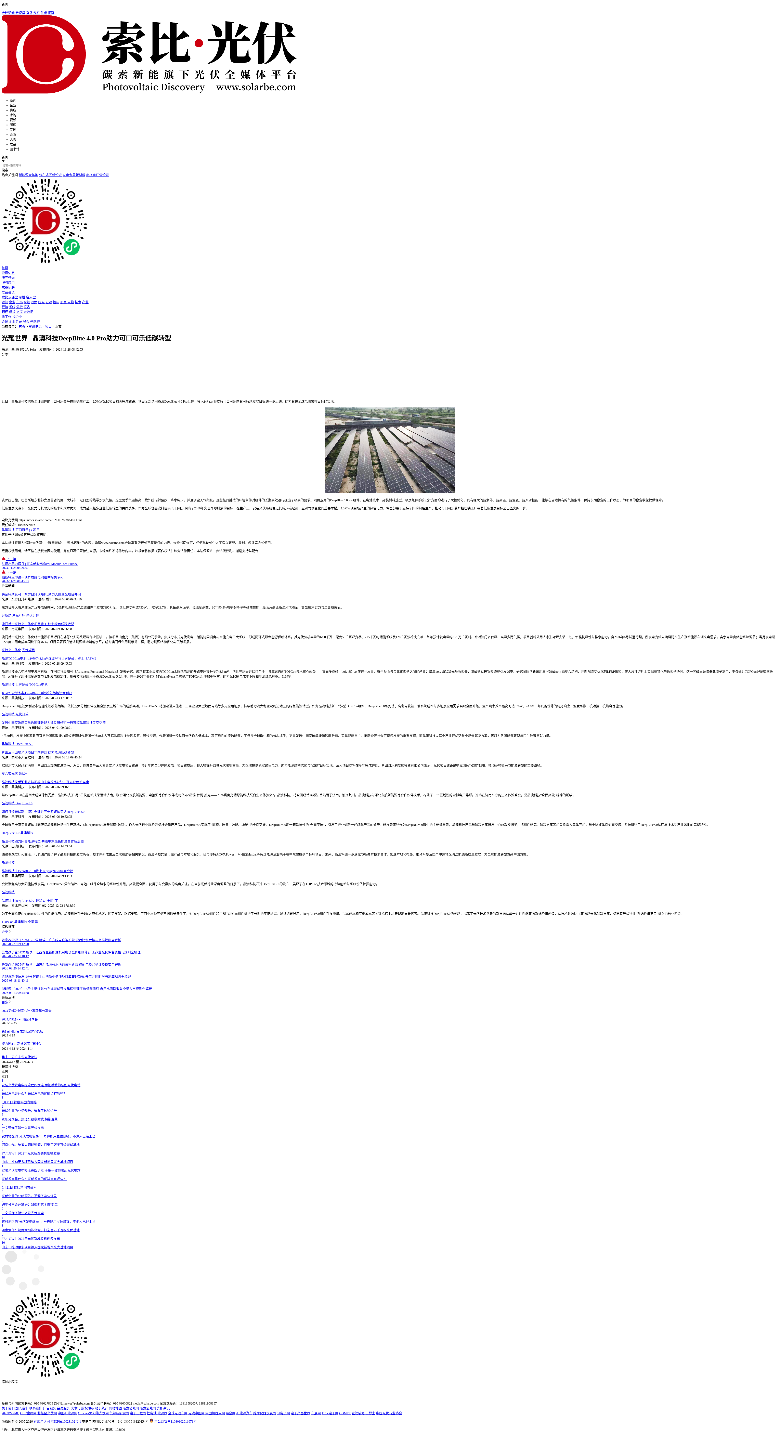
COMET (345, 1413)
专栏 (36, 13)
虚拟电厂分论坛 (97, 175)
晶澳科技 (8, 530)
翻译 (5, 312)
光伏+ (23, 773)
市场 (19, 302)
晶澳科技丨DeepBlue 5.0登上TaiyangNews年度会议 (37, 871)
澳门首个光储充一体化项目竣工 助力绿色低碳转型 (38, 624)
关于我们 (8, 1408)
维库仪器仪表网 (264, 1413)
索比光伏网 (42, 1421)
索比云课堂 (10, 297)
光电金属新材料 (74, 175)
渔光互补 (18, 615)
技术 (78, 302)
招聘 (51, 13)
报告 (27, 307)
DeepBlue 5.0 (24, 744)
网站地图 (115, 1408)
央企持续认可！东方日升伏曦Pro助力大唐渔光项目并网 (41, 594)
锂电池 (152, 1413)
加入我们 (21, 1408)
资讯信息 (35, 326)
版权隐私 (87, 1408)
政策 (34, 302)
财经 (27, 302)
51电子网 (283, 1413)
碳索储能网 (131, 1408)
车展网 (316, 1413)
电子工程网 (138, 1413)
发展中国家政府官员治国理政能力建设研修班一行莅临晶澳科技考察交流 (54, 723)
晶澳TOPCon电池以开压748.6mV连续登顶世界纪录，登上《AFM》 (50, 658)
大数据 (28, 312)
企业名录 (15, 321)
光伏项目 (28, 650)
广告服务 (49, 1408)
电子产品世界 (300, 1413)
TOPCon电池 (38, 684)
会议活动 (8, 13)
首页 (22, 326)
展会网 (230, 1413)
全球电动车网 (177, 1413)
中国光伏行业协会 (389, 1413)
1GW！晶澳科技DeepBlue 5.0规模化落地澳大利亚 (37, 693)
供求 (44, 13)
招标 (56, 302)
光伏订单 (21, 714)
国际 (41, 302)
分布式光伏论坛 (50, 175)
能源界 (162, 1413)
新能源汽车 (244, 1413)
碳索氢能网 (148, 1408)
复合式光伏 (10, 773)
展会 (26, 321)
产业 (85, 302)
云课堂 (20, 13)
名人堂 (31, 297)
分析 (19, 307)
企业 (12, 302)
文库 (19, 312)
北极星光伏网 (47, 1413)
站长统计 (101, 1408)
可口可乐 (21, 530)
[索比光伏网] (390, 54)
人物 (70, 302)
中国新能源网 (67, 1413)
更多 (5, 931)
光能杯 (35, 321)
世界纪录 (21, 684)
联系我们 (35, 1408)
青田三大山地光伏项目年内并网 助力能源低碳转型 (38, 752)
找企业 (17, 316)
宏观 (49, 302)
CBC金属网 (28, 1413)
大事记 (75, 1408)
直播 (29, 13)
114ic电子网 (330, 1413)
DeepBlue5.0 (23, 803)
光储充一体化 (11, 650)
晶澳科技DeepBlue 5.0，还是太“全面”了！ (31, 900)
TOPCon (7, 922)
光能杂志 (163, 1408)
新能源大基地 (28, 175)
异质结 (6, 615)
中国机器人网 (215, 1413)
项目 (63, 302)
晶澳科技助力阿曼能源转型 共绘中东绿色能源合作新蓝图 (43, 841)
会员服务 (63, 1408)
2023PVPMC (10, 1413)
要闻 (5, 302)
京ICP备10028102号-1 (66, 1421)
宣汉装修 (358, 1413)
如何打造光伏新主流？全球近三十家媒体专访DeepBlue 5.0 (43, 811)
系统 (12, 307)
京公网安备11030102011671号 (175, 1421)
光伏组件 (32, 615)
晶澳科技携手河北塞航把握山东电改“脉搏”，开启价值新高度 (45, 782)
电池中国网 (196, 1413)
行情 (5, 307)
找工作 (6, 316)
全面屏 (33, 922)
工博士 (370, 1413)
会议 (5, 321)
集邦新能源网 (119, 1413)
